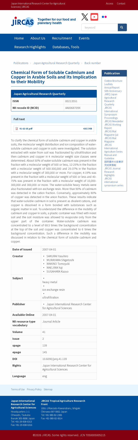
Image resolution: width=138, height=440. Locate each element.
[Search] (122, 27)
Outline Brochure (113, 80)
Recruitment (62, 38)
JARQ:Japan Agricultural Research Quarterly (110, 99)
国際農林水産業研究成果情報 (113, 163)
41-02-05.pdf (26, 128)
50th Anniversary (113, 91)
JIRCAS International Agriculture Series (113, 148)
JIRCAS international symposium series (113, 182)
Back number (92, 63)
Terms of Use (18, 389)
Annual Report (111, 87)
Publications (20, 63)
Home (19, 38)
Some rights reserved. (65, 435)
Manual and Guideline (110, 156)
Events (84, 38)
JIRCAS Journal (112, 168)
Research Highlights (30, 46)
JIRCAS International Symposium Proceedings (111, 112)
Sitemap (48, 389)
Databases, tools (66, 46)
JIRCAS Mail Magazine (110, 139)
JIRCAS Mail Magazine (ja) (111, 133)
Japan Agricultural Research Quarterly (56, 63)
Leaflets (108, 84)
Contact (121, 3)
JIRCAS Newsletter (113, 121)
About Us (37, 38)
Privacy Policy (34, 389)
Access (109, 3)
